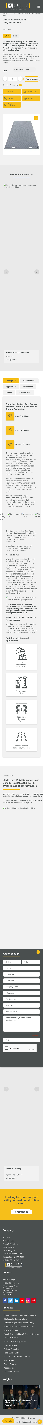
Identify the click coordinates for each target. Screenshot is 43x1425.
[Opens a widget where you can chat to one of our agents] (8, 1421)
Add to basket (31, 79)
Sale (27, 962)
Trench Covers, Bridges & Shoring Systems (21, 1334)
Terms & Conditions (10, 1244)
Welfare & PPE (10, 1360)
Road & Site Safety (11, 1353)
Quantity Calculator (10, 85)
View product (11, 1178)
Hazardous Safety (11, 1345)
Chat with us (21, 1212)
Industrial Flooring (11, 1330)
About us (6, 1238)
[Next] (36, 118)
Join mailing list (9, 1250)
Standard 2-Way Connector (17, 353)
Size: (5, 71)
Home (5, 13)
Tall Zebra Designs (29, 1422)
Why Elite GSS (8, 1241)
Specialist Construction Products (17, 1357)
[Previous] (6, 271)
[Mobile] (38, 6)
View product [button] (11, 360)
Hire (9, 962)
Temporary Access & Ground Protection (20, 1315)
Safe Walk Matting (13, 1169)
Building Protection (11, 1349)
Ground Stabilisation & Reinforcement (19, 1327)
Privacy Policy (8, 1247)
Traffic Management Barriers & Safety (19, 1323)
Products (12, 13)
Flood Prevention (11, 1338)
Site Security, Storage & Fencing (17, 1319)
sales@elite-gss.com (11, 1283)
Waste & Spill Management (15, 1342)
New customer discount (12, 1254)
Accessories (9, 1368)
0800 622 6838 (9, 1280)
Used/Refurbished (11, 1372)
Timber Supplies (10, 1364)
